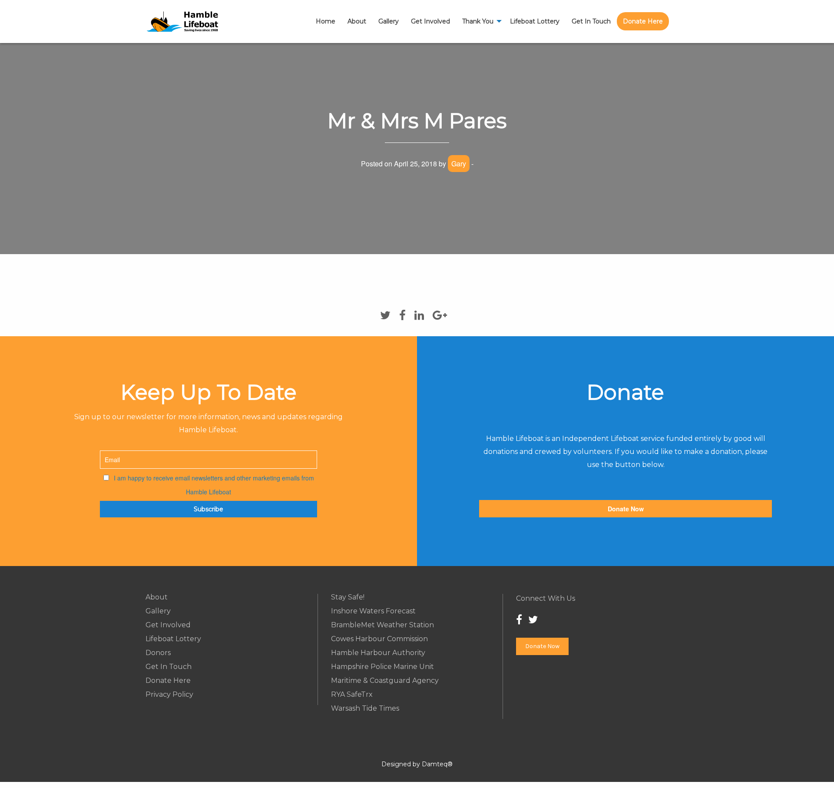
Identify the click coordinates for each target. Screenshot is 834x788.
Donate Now (626, 508)
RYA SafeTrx (352, 694)
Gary (458, 164)
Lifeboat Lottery (534, 21)
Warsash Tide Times (365, 708)
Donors (158, 652)
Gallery (388, 21)
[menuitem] (325, 21)
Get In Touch (591, 21)
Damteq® (437, 764)
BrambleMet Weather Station (382, 625)
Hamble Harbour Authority (378, 652)
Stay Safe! (347, 597)
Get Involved (430, 21)
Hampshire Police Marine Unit (382, 666)
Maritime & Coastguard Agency (385, 680)
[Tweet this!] (385, 315)
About (357, 21)
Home (325, 21)
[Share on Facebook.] (402, 315)
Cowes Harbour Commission (379, 639)
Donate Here (643, 21)
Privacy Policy (169, 694)
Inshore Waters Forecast (373, 611)
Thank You (477, 21)
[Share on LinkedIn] (419, 315)
